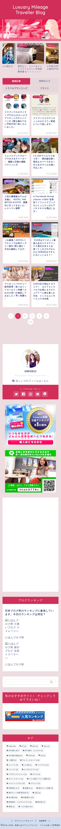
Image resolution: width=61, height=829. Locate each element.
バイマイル (42, 765)
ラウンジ (35, 783)
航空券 (41, 802)
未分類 (13, 797)
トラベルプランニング (16, 88)
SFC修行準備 (15, 756)
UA (42, 756)
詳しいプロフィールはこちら (32, 381)
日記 (37, 793)
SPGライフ (44, 81)
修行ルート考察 (45, 788)
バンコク (13, 770)
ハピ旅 (28, 765)
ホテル (36, 774)
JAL (46, 746)
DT (24, 746)
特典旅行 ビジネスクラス (20, 802)
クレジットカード (30, 760)
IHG (35, 746)
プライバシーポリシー (24, 821)
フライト (44, 88)
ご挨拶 (12, 760)
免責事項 (43, 821)
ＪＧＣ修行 (27, 807)
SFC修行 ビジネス (34, 751)
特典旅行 (28, 797)
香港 (12, 807)
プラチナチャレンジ (17, 774)
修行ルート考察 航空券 (19, 793)
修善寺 (29, 788)
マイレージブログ (17, 783)
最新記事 (16, 81)
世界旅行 (14, 788)
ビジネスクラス (31, 770)
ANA (12, 746)
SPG (31, 756)
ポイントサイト (16, 779)
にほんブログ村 (14, 637)
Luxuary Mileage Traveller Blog (30, 9)
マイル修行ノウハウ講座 (39, 779)
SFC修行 (14, 751)
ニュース (13, 765)
